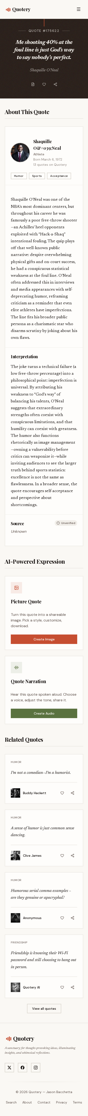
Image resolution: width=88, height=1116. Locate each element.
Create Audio (44, 713)
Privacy (61, 1102)
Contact (44, 1102)
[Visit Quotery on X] (9, 1067)
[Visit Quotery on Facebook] (22, 1067)
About (27, 1102)
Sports (37, 176)
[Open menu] (78, 9)
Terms (77, 1102)
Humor (19, 176)
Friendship (19, 942)
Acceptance (59, 176)
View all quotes (44, 1008)
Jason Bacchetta (59, 1092)
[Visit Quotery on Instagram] (35, 1067)
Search (11, 1102)
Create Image (44, 639)
